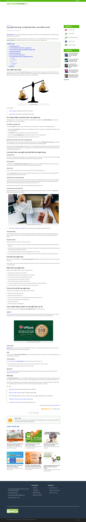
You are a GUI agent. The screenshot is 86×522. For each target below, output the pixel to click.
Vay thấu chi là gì (19, 228)
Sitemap (77, 520)
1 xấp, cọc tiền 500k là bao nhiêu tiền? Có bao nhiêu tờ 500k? (73, 60)
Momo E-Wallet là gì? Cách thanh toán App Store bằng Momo (73, 71)
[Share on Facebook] (29, 413)
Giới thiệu (35, 487)
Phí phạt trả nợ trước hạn (15, 402)
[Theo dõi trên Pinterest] (78, 0)
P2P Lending (12, 396)
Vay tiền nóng (71, 41)
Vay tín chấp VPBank (11, 314)
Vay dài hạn (12, 114)
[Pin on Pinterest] (36, 413)
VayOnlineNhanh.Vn (55, 405)
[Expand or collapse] (59, 44)
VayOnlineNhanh (12, 4)
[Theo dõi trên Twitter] (76, 0)
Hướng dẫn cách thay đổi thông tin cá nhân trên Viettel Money (73, 76)
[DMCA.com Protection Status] (43, 511)
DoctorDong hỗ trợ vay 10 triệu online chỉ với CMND (32, 444)
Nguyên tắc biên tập (37, 495)
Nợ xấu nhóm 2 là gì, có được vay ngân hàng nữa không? (15, 466)
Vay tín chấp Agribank (11, 371)
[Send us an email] (77, 0)
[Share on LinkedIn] (38, 413)
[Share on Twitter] (31, 413)
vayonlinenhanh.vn (32, 519)
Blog (26, 3)
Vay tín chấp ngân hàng (15, 361)
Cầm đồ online (71, 29)
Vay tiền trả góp (71, 45)
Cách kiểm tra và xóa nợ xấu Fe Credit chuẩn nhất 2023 (51, 444)
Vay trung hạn (12, 111)
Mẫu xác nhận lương (14, 392)
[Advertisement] (43, 14)
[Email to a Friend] (34, 413)
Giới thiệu (21, 3)
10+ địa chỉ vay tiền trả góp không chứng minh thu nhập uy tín (15, 444)
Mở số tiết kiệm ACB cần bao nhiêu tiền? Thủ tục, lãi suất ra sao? (73, 55)
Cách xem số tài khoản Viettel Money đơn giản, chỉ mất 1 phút (73, 65)
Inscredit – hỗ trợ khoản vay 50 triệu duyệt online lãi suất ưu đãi (33, 466)
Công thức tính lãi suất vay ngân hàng (19, 399)
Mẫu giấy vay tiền (13, 389)
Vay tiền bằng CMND (73, 37)
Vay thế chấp (71, 33)
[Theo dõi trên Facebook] (75, 0)
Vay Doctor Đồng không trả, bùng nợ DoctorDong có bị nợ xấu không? (52, 467)
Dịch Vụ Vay (9, 25)
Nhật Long (18, 30)
